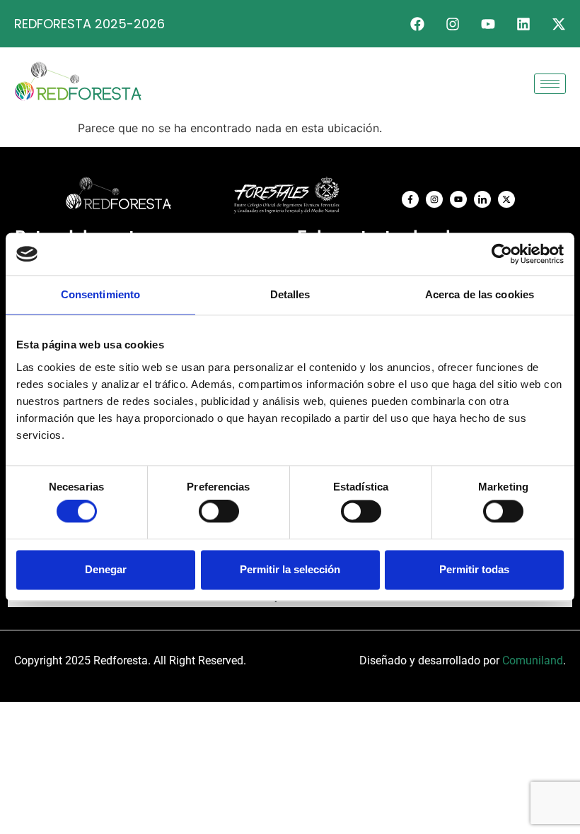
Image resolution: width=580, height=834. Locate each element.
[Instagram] (453, 24)
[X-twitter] (559, 24)
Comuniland (532, 660)
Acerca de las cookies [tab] (479, 294)
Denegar (106, 569)
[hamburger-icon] (550, 84)
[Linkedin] (523, 24)
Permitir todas (474, 569)
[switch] (219, 511)
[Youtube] (488, 24)
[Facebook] (417, 24)
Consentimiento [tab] (100, 294)
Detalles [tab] (290, 294)
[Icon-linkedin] (482, 199)
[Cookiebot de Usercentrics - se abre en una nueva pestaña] (502, 253)
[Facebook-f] (410, 199)
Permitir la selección (290, 569)
